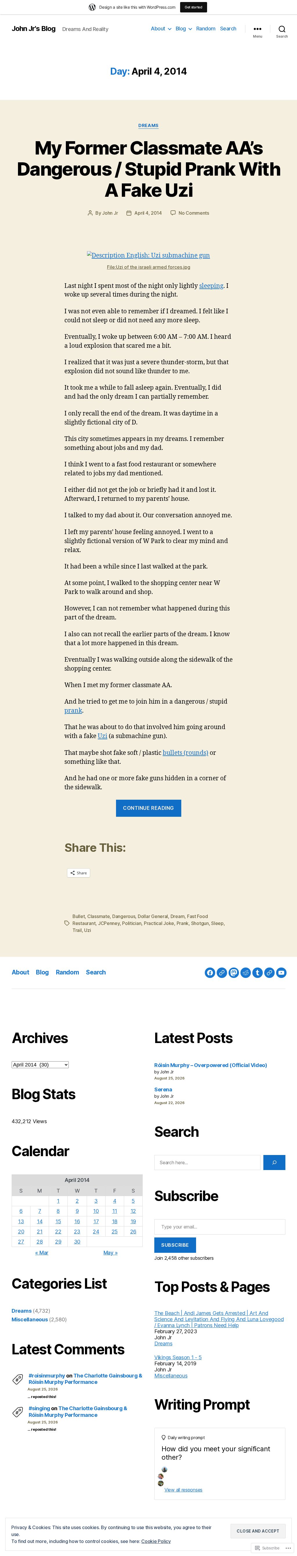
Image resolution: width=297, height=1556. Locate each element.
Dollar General (153, 916)
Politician (131, 923)
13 (21, 1221)
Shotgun (200, 923)
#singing (39, 1408)
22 (58, 1231)
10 (96, 1211)
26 (133, 1231)
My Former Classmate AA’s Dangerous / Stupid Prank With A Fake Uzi (148, 169)
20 (21, 1231)
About (158, 28)
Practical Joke (159, 923)
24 (96, 1231)
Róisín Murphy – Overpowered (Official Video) (210, 1065)
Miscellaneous (30, 1319)
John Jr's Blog (33, 28)
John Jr (110, 213)
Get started (193, 7)
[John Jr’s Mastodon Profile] (234, 973)
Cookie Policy (156, 1541)
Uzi (102, 736)
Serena (163, 1089)
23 (77, 1231)
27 (21, 1242)
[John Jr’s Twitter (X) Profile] (269, 973)
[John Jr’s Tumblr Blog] (257, 973)
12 (133, 1211)
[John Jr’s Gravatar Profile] (222, 973)
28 (40, 1242)
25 (115, 1231)
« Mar (41, 1253)
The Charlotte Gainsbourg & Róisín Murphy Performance (85, 1379)
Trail (77, 930)
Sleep (217, 923)
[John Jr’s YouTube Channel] (281, 973)
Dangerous (123, 916)
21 (39, 1231)
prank (73, 711)
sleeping (211, 286)
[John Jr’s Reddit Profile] (245, 973)
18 (114, 1221)
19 (133, 1221)
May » (111, 1253)
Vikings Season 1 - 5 (178, 1357)
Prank (183, 923)
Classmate (98, 916)
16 (77, 1221)
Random (205, 28)
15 (58, 1221)
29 (58, 1242)
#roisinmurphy (47, 1376)
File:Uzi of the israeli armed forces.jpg (148, 267)
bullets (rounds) (185, 753)
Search (228, 28)
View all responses (183, 1490)
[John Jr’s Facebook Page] (210, 973)
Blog (181, 28)
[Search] (274, 1162)
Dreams (148, 125)
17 (96, 1221)
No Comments (194, 213)
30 (77, 1242)
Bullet (79, 916)
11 (114, 1211)
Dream (178, 916)
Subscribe (175, 1245)
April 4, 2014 (148, 213)
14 (39, 1221)
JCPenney (109, 923)
